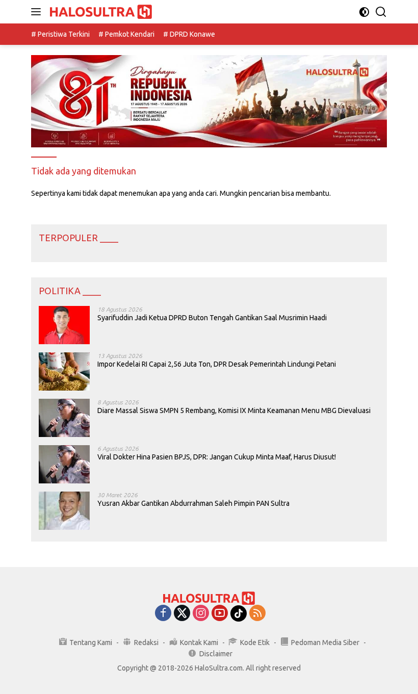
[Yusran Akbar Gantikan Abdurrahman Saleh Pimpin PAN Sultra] (64, 511)
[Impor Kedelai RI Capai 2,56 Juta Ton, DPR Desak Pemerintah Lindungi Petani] (64, 371)
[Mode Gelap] (364, 12)
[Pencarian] (381, 12)
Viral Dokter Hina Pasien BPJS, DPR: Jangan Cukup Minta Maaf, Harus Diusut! (216, 457)
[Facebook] (163, 614)
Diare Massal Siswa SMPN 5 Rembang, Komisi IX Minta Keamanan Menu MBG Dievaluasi (234, 410)
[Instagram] (201, 614)
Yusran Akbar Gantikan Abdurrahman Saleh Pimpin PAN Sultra (193, 503)
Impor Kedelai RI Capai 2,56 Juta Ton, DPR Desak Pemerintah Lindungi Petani (216, 364)
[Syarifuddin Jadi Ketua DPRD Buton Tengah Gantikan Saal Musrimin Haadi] (64, 325)
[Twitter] (182, 614)
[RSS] (257, 614)
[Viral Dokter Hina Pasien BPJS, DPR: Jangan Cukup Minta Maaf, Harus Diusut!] (64, 464)
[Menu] (38, 11)
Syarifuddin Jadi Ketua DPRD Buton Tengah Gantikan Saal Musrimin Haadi (212, 318)
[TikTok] (238, 613)
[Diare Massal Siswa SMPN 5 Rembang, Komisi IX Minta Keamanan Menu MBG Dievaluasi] (64, 418)
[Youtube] (220, 614)
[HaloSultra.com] (99, 12)
